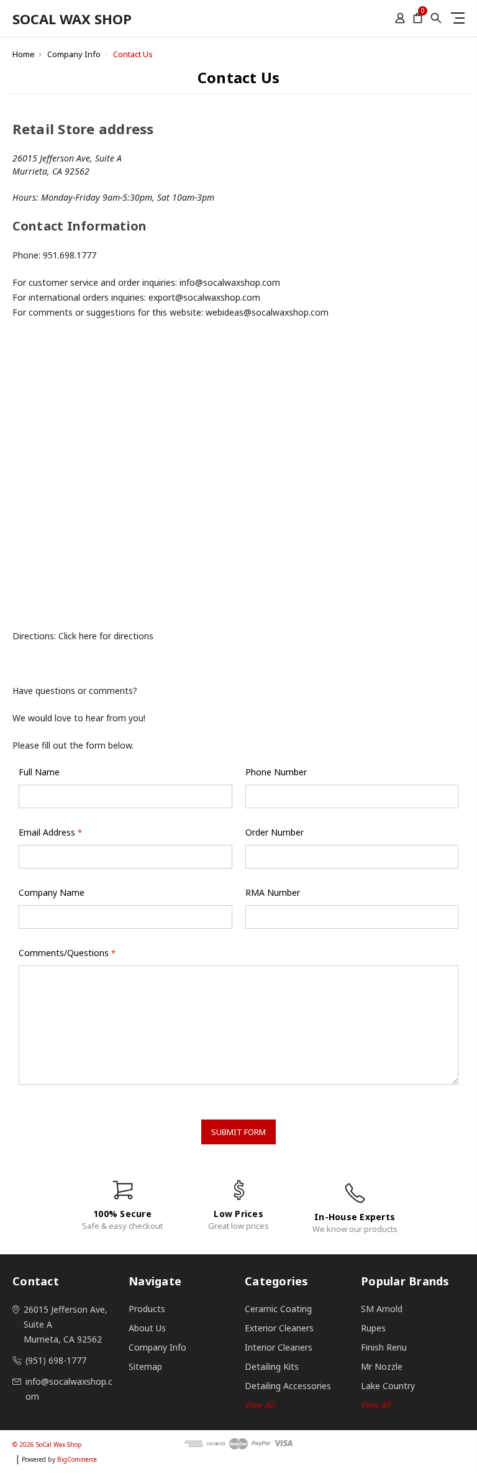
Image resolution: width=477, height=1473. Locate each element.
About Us (147, 1328)
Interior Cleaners (278, 1347)
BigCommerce (77, 1459)
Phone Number (276, 772)
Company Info (74, 54)
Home (23, 54)
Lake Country (388, 1386)
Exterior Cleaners (279, 1328)
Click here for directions (105, 636)
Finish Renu (384, 1347)
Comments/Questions (67, 953)
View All (376, 1405)
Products (147, 1309)
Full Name (39, 772)
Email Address (50, 832)
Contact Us (133, 54)
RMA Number (272, 892)
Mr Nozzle (381, 1366)
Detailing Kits (272, 1366)
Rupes (373, 1328)
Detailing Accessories (288, 1386)
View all (260, 1405)
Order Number (274, 832)
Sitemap (145, 1366)
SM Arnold (381, 1309)
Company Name (51, 892)
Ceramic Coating (278, 1309)
